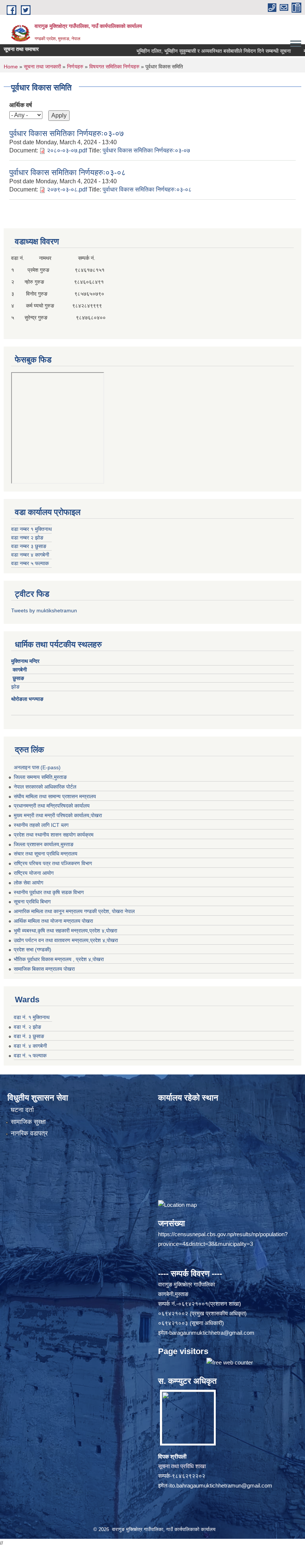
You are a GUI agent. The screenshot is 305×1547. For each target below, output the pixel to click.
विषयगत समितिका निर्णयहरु (114, 67)
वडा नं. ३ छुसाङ (29, 1036)
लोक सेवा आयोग (28, 883)
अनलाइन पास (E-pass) (37, 767)
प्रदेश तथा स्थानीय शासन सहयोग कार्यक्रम (53, 835)
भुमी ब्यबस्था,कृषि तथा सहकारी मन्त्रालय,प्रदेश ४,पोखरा (65, 931)
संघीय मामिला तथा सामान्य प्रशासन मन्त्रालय (55, 796)
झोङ (17, 687)
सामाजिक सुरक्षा (28, 1121)
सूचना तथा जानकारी (42, 67)
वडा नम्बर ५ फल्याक (30, 563)
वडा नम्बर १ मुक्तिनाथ (31, 529)
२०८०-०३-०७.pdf (67, 150)
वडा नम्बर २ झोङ (27, 538)
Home (11, 67)
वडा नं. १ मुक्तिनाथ (31, 1017)
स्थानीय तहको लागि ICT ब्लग (41, 825)
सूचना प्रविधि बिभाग (32, 902)
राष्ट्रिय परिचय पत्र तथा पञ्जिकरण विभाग (53, 863)
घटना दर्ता (22, 1109)
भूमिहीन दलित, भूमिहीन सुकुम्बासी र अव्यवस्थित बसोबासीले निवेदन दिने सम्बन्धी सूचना (192, 51)
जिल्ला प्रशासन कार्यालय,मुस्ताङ (44, 844)
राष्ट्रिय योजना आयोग (34, 873)
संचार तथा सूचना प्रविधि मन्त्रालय (45, 854)
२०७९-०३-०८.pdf (67, 189)
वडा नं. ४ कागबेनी (30, 1046)
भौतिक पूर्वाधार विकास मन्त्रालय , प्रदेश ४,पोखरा (59, 959)
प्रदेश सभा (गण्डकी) (32, 950)
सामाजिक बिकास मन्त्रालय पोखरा (44, 969)
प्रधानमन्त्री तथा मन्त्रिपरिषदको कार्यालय (52, 806)
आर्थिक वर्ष (20, 105)
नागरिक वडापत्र (29, 1133)
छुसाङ (18, 678)
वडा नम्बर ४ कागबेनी (30, 555)
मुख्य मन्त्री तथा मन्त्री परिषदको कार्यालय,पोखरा (58, 815)
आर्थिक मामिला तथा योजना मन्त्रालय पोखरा (53, 921)
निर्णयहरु (75, 67)
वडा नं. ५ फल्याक (30, 1055)
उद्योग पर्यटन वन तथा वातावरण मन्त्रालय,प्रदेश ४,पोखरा (66, 940)
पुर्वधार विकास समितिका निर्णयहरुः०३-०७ (66, 133)
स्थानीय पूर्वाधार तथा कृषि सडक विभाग (49, 892)
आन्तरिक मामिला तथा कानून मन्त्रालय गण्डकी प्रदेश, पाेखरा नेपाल (74, 911)
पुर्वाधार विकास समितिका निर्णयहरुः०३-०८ (67, 172)
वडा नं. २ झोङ (27, 1027)
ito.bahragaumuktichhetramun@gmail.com (220, 1485)
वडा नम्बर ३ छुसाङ (28, 546)
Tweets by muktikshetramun (44, 610)
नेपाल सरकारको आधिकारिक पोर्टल (45, 787)
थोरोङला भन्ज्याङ (28, 699)
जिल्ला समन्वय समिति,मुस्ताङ (40, 777)
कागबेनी (19, 670)
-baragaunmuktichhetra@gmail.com (210, 1333)
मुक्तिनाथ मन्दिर (26, 661)
